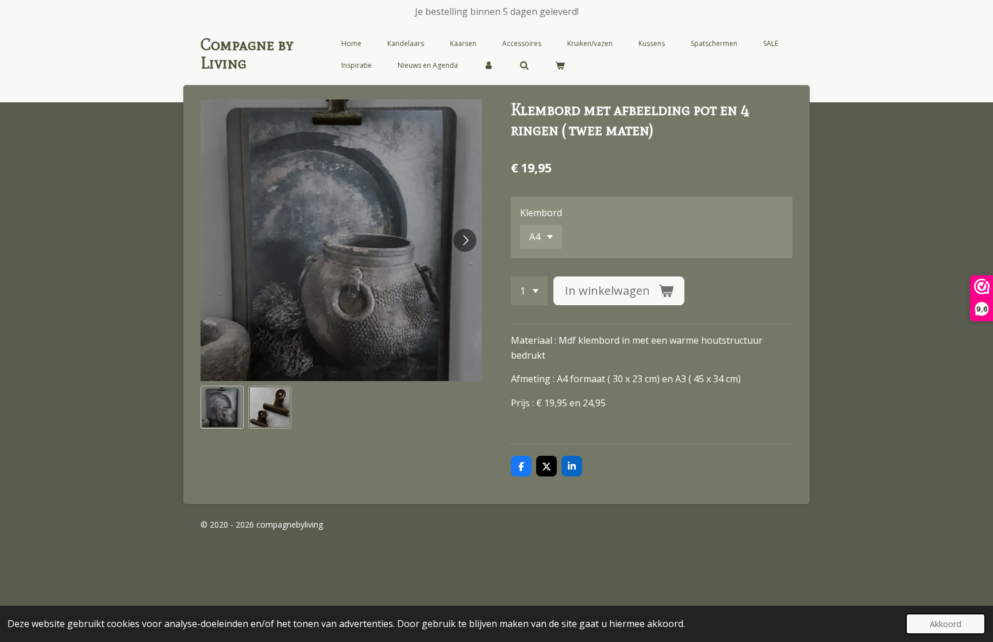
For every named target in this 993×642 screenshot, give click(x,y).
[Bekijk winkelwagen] (560, 65)
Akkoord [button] (945, 623)
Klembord (541, 212)
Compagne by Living (247, 53)
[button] (222, 407)
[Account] (488, 65)
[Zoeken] (524, 65)
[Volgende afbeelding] (464, 240)
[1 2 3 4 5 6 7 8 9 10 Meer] (529, 290)
